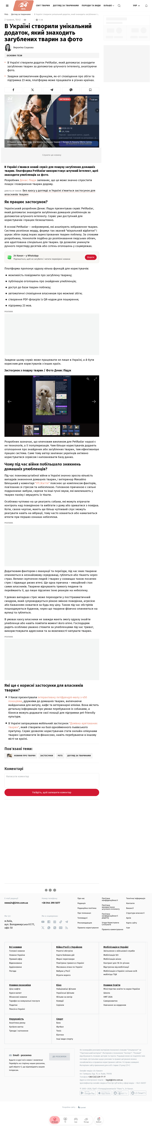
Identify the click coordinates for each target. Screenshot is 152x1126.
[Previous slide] (9, 401)
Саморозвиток (110, 1001)
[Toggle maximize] (95, 378)
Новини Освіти (111, 985)
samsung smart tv (138, 1093)
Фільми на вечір (64, 997)
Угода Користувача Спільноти (110, 924)
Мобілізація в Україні (115, 947)
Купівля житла (16, 1027)
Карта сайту (131, 923)
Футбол (60, 1027)
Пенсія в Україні (17, 1009)
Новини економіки (20, 985)
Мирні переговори (65, 959)
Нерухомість (16, 1019)
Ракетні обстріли (64, 951)
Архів (128, 918)
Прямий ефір (15, 959)
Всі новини (15, 947)
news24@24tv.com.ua (16, 903)
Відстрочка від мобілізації (116, 967)
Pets (6, 14)
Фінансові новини (18, 997)
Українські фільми (65, 993)
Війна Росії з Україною (69, 947)
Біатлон (60, 1035)
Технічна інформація (135, 898)
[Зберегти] (90, 89)
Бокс (58, 1023)
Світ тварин (43, 5)
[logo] (23, 6)
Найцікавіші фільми (66, 989)
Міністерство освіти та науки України (121, 989)
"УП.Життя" (42, 483)
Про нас (81, 898)
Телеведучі (82, 918)
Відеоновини (15, 963)
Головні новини (17, 951)
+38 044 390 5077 (51, 903)
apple (104, 1093)
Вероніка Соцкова (23, 47)
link (42, 921)
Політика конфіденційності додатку (110, 916)
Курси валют (15, 993)
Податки (13, 1005)
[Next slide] (94, 401)
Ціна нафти (14, 989)
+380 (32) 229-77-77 (97, 1077)
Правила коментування (112, 930)
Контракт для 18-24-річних (116, 963)
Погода (12, 971)
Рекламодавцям (84, 923)
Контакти (130, 903)
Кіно (58, 985)
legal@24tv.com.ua (114, 1080)
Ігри (128, 928)
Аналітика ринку (17, 1023)
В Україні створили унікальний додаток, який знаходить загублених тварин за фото (66, 14)
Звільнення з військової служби (119, 951)
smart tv (121, 1093)
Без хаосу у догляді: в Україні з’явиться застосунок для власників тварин (49, 192)
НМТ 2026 (108, 997)
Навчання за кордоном (114, 1005)
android (88, 1093)
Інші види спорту (64, 1039)
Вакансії (130, 908)
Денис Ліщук (28, 180)
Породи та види (91, 5)
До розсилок (59, 1057)
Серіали (60, 1005)
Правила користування (88, 928)
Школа (106, 993)
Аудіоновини (15, 967)
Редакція (81, 903)
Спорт (59, 1019)
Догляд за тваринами (66, 5)
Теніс (58, 1031)
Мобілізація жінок (112, 959)
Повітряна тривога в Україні (70, 963)
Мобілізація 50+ (111, 955)
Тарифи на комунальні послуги (24, 1001)
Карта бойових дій (65, 955)
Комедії (60, 1001)
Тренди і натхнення (18, 1031)
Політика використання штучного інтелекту (111, 907)
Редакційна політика (86, 908)
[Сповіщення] (146, 6)
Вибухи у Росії (63, 971)
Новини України (17, 955)
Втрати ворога (63, 975)
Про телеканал (84, 913)
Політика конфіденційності (110, 899)
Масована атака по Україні (69, 967)
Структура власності (135, 913)
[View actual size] (88, 378)
